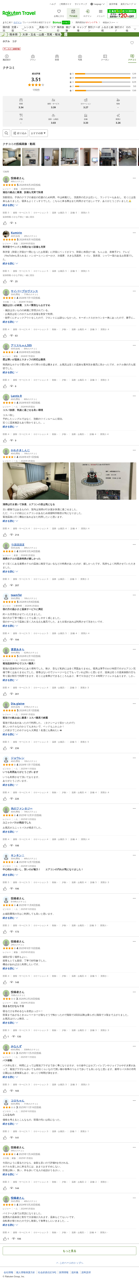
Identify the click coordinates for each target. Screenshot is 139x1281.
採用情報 (63, 1272)
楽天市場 (113, 4)
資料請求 (86, 1272)
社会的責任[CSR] (47, 1272)
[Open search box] (6, 133)
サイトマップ (81, 4)
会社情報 (8, 1272)
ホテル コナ (10, 41)
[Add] (132, 42)
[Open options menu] (134, 178)
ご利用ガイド (65, 4)
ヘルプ (53, 4)
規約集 (74, 1272)
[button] (12, 157)
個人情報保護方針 (25, 1272)
